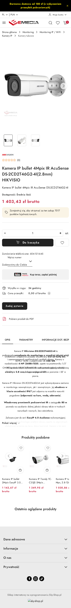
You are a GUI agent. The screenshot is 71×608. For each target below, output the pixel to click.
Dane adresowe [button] (14, 539)
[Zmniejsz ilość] (4, 233)
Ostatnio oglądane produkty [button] (35, 509)
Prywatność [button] (11, 567)
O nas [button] (7, 557)
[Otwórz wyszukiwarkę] (50, 22)
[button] (64, 86)
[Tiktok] (41, 578)
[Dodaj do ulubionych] (62, 242)
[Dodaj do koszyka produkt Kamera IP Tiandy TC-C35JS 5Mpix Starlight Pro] (47, 470)
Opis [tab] (7, 339)
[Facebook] (29, 578)
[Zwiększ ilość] (60, 233)
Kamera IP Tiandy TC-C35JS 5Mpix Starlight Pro (40, 480)
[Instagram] (35, 578)
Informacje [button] (10, 548)
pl (3, 14)
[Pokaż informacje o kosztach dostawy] (49, 293)
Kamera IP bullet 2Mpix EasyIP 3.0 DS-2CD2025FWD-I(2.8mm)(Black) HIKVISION (12, 480)
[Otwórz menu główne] (4, 23)
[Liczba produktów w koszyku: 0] (65, 22)
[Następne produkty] (62, 456)
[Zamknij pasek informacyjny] (67, 5)
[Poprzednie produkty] (9, 456)
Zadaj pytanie (15, 306)
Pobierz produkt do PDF (21, 319)
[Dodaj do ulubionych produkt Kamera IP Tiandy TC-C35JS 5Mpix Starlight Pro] (47, 448)
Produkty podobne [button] (36, 437)
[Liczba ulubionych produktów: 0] (58, 22)
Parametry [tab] (26, 339)
